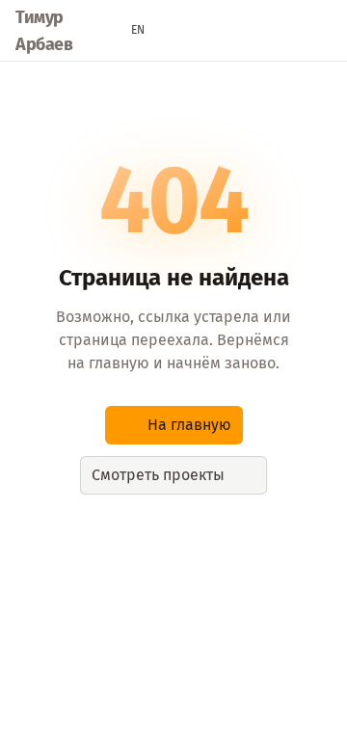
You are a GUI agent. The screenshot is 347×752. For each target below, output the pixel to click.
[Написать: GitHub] (285, 30)
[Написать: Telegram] (248, 30)
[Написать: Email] (212, 30)
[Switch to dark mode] (175, 30)
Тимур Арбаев (43, 31)
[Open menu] (322, 30)
